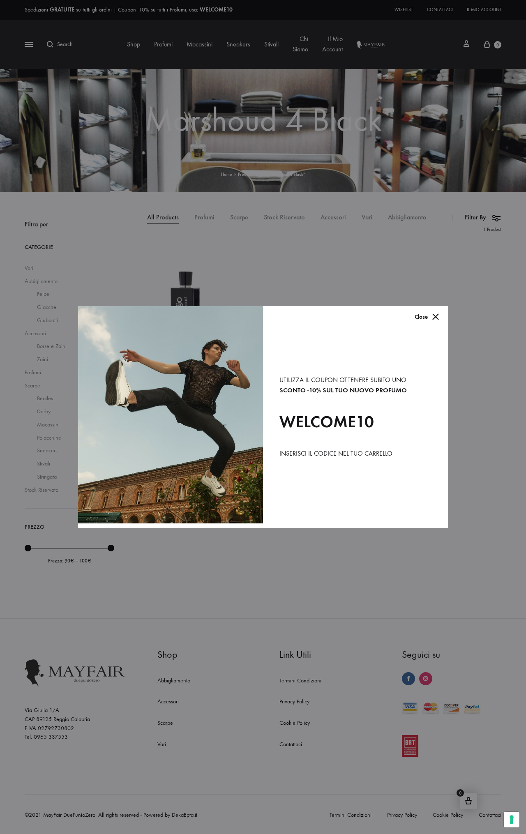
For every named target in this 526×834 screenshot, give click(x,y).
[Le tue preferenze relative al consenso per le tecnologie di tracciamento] (511, 819)
